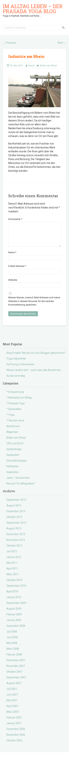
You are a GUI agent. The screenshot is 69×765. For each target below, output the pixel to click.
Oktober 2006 (14, 740)
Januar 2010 (13, 597)
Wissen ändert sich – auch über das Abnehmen (33, 370)
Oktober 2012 (14, 545)
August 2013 (13, 528)
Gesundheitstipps (16, 460)
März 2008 (12, 648)
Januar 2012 (13, 557)
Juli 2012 (11, 551)
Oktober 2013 (14, 516)
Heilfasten (12, 466)
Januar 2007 (13, 723)
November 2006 (15, 734)
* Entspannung (15, 391)
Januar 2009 (13, 620)
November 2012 (15, 539)
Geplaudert (12, 454)
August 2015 (13, 505)
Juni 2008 (12, 637)
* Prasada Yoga (15, 403)
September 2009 (16, 602)
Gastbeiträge (14, 449)
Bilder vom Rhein (48, 65)
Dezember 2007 (15, 660)
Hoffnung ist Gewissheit (20, 364)
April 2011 (12, 568)
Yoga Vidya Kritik (16, 358)
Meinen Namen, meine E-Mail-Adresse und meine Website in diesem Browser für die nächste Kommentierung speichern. (34, 301)
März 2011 (12, 574)
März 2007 (12, 711)
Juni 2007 (12, 694)
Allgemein (12, 431)
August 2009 (13, 608)
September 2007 (16, 677)
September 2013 (16, 522)
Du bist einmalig (15, 375)
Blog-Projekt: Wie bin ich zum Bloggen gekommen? (35, 352)
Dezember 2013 (15, 511)
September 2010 (16, 585)
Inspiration (12, 472)
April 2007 (12, 706)
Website (12, 280)
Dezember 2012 (15, 534)
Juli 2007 (11, 688)
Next (62, 42)
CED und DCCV (14, 443)
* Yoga (10, 414)
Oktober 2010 (14, 580)
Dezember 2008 (15, 625)
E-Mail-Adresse (17, 266)
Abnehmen (13, 426)
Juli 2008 (11, 631)
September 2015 (16, 499)
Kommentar (15, 219)
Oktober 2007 (14, 671)
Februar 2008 (14, 654)
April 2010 (12, 591)
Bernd (31, 65)
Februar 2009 (14, 614)
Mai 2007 (11, 700)
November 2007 (15, 665)
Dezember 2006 (15, 728)
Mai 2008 (11, 643)
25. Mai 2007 (16, 65)
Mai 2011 (11, 562)
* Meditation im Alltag (19, 397)
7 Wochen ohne (15, 420)
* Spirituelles (13, 409)
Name (12, 252)
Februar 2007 (14, 717)
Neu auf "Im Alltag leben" (20, 483)
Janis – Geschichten (18, 477)
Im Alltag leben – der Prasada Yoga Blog (33, 8)
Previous (9, 42)
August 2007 (13, 683)
